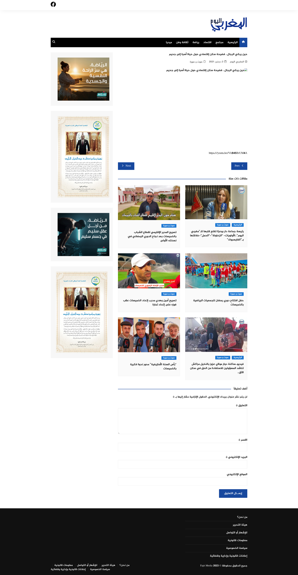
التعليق (241, 405)
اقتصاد (207, 42)
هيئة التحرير (240, 525)
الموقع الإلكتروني (237, 474)
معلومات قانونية (237, 540)
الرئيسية (232, 42)
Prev (237, 166)
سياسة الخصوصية (236, 548)
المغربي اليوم (237, 62)
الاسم (243, 440)
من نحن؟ (242, 517)
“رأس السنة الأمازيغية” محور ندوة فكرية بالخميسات (153, 366)
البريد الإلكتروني (236, 457)
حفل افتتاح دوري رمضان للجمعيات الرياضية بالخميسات (218, 302)
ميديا (169, 42)
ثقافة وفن (182, 42)
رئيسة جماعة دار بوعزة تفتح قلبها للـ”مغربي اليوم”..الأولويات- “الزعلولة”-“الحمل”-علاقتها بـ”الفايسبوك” (217, 235)
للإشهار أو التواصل (236, 533)
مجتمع (219, 42)
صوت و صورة (196, 62)
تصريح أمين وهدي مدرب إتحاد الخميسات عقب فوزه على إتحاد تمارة (149, 302)
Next (128, 166)
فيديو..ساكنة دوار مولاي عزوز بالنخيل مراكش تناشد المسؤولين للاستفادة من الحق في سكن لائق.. (217, 368)
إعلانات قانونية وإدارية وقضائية (228, 556)
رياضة (195, 42)
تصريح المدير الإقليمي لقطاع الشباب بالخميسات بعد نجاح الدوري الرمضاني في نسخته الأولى (152, 236)
